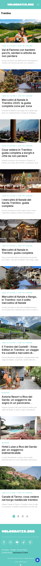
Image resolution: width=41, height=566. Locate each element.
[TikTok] (22, 541)
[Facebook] (2, 541)
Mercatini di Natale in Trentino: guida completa (17, 251)
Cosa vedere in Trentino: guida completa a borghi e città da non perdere (18, 153)
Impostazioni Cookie (20, 553)
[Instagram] (9, 541)
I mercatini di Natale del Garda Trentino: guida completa (16, 203)
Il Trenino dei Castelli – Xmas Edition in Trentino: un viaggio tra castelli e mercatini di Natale (20, 349)
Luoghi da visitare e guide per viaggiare (17, 46)
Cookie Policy (7, 553)
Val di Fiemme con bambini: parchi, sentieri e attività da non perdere (19, 53)
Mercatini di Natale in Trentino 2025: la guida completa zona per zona (17, 103)
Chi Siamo (5, 550)
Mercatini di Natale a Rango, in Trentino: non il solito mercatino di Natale (19, 299)
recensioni (5, 393)
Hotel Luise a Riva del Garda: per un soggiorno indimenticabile (19, 450)
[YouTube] (16, 541)
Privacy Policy (22, 550)
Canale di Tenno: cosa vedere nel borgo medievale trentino (20, 498)
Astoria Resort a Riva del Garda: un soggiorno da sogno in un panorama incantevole (17, 399)
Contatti (13, 550)
